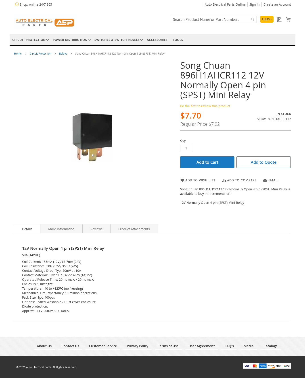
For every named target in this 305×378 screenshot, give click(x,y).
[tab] (27, 228)
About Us (44, 346)
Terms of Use (168, 346)
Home (18, 53)
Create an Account (277, 4)
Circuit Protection (41, 53)
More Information (61, 229)
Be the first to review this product (205, 106)
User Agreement (201, 346)
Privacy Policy (137, 346)
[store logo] (45, 21)
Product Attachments (134, 229)
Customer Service (103, 346)
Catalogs (270, 346)
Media (249, 346)
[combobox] (214, 19)
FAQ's (229, 346)
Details (27, 229)
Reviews (96, 229)
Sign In (254, 4)
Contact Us (70, 346)
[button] (267, 19)
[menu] (152, 39)
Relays (63, 53)
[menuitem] (30, 39)
